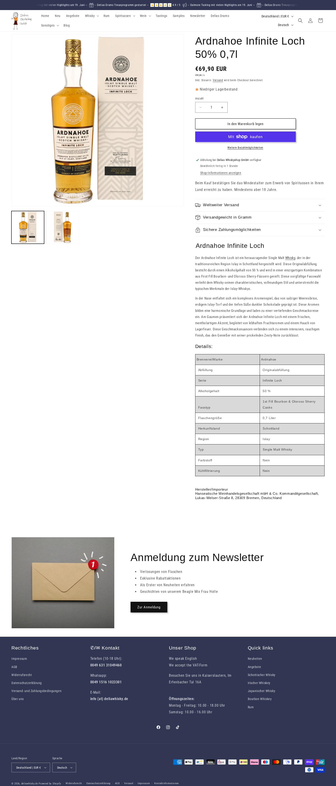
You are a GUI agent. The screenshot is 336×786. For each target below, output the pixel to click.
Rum (251, 707)
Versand (218, 80)
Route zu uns (179, 689)
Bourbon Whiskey (260, 699)
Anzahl (199, 98)
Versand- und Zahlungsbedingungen (36, 691)
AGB (14, 667)
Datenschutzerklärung (26, 683)
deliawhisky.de (29, 783)
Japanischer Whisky (261, 691)
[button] (91, 16)
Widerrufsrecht (21, 675)
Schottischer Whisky (261, 675)
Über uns (17, 699)
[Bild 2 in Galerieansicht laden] (62, 227)
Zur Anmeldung (148, 607)
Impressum (19, 658)
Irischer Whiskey (259, 683)
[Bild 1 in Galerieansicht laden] (27, 227)
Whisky (290, 258)
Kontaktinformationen (166, 783)
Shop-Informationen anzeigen (220, 173)
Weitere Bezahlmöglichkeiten (245, 147)
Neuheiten (255, 658)
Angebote (254, 667)
